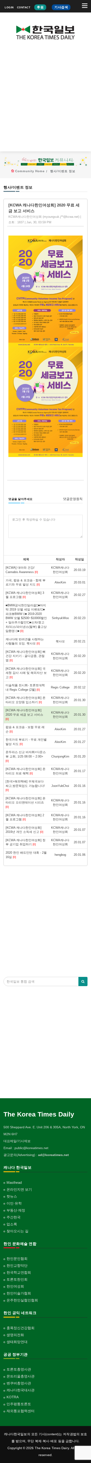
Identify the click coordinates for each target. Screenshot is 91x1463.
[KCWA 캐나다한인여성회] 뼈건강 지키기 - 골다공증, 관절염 (26, 656)
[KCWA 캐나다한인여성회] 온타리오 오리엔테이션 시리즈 (26, 803)
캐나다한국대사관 (21, 1390)
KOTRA (13, 1397)
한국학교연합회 (19, 1272)
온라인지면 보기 (19, 1189)
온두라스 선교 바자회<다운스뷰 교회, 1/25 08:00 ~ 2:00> (26, 756)
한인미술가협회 (19, 1293)
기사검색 (61, 7)
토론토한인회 (17, 1279)
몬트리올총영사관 (21, 1376)
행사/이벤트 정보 (62, 171)
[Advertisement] (45, 99)
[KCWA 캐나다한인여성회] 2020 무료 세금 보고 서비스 (24, 714)
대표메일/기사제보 (17, 1141)
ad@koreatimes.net (53, 1155)
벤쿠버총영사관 (19, 1383)
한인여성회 (15, 1286)
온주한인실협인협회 (22, 1300)
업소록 (12, 1224)
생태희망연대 (17, 1342)
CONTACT (24, 7)
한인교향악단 (17, 1265)
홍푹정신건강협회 (21, 1328)
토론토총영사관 (19, 1369)
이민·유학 (14, 1203)
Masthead (14, 1182)
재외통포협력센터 (21, 1411)
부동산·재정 (16, 1210)
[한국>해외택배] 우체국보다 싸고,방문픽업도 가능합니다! (25, 786)
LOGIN (9, 7)
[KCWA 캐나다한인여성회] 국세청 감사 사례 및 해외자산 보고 (26, 673)
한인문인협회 (17, 1259)
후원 (40, 7)
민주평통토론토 (19, 1404)
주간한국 (14, 1217)
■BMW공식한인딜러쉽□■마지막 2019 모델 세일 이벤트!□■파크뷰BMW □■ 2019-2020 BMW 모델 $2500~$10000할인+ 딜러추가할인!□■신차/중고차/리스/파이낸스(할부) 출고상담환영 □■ (26, 618)
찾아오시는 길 (17, 1231)
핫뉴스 (12, 1196)
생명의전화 (15, 1335)
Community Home (30, 171)
